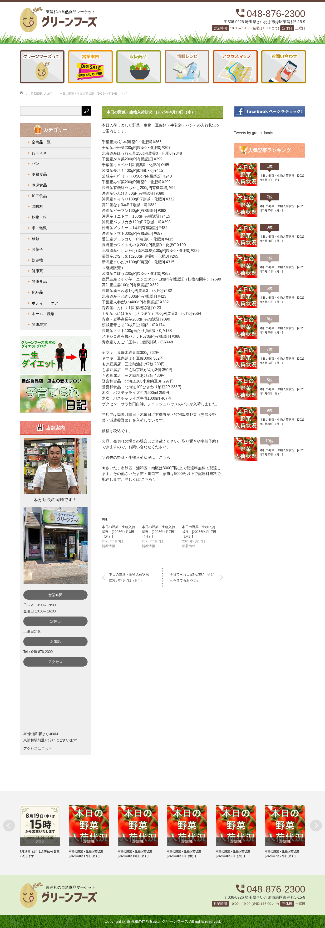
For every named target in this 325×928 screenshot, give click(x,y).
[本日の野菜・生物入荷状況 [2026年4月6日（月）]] (245, 399)
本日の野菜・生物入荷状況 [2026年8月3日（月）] (234, 854)
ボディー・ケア (45, 303)
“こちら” (147, 479)
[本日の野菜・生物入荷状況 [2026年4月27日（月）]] (245, 307)
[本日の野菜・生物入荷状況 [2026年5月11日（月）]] (245, 277)
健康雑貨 (39, 324)
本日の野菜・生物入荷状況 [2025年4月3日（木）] (118, 531)
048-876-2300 (276, 13)
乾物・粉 (39, 217)
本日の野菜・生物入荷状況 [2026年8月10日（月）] (136, 854)
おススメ (39, 153)
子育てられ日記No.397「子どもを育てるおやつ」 (192, 577)
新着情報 (89, 841)
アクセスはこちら (37, 748)
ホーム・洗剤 (43, 314)
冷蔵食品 (39, 174)
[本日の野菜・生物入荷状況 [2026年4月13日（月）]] (245, 368)
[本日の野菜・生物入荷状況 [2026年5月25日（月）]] (245, 216)
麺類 (35, 239)
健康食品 (39, 282)
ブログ (40, 841)
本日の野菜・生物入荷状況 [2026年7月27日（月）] (283, 854)
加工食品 (39, 196)
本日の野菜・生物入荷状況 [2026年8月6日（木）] (185, 854)
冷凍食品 (39, 185)
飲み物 (37, 260)
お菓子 (37, 249)
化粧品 (37, 292)
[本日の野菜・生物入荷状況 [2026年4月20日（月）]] (245, 338)
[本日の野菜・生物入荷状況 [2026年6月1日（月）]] (245, 185)
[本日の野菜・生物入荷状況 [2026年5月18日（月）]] (245, 246)
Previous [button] (9, 825)
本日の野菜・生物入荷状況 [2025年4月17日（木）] (199, 531)
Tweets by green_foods (253, 133)
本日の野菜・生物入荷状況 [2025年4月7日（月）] (158, 531)
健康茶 (37, 271)
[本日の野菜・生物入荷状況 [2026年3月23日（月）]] (245, 460)
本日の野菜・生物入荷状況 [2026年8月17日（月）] (87, 854)
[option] (44, 831)
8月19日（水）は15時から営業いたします (39, 854)
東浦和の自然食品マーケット (70, 12)
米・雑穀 (39, 228)
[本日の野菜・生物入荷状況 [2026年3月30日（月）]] (245, 429)
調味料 (37, 206)
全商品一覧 (41, 142)
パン (35, 164)
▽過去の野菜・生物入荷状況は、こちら (136, 457)
